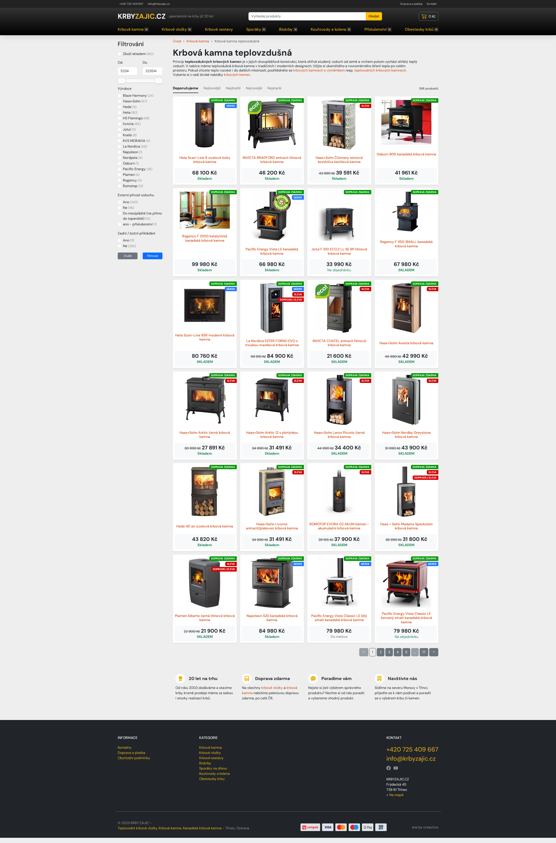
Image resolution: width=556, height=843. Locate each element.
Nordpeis (132, 157)
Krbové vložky (174, 29)
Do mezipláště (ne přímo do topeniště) (142, 216)
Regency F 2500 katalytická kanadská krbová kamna (204, 238)
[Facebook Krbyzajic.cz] (388, 768)
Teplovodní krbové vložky (137, 828)
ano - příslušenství (140, 224)
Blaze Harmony (138, 95)
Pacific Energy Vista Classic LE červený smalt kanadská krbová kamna (406, 618)
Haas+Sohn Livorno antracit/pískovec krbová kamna (272, 526)
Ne (128, 207)
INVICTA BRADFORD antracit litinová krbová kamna (272, 160)
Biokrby (286, 29)
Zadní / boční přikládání (136, 233)
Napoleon (132, 152)
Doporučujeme (185, 88)
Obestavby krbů (419, 29)
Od (120, 62)
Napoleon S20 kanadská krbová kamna (272, 618)
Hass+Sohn (135, 101)
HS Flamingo (136, 118)
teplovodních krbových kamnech (380, 70)
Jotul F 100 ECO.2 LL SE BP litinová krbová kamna (339, 251)
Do (145, 62)
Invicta (132, 123)
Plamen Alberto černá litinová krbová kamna (205, 618)
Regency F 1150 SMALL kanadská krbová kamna (406, 244)
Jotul (129, 129)
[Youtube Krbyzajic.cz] (396, 768)
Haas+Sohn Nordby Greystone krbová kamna (406, 435)
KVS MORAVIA (136, 140)
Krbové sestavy (219, 29)
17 (423, 652)
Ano (130, 202)
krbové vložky (272, 687)
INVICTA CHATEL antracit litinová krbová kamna (339, 343)
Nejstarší (274, 88)
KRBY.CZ (141, 16)
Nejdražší (233, 88)
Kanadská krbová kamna (202, 828)
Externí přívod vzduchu (136, 195)
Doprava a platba (411, 4)
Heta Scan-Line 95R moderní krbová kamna (204, 337)
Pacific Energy (137, 169)
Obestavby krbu (212, 778)
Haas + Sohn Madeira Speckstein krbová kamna (406, 526)
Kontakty (125, 747)
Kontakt (432, 4)
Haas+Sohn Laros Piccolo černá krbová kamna (339, 435)
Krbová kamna (131, 29)
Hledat (374, 16)
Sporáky (253, 29)
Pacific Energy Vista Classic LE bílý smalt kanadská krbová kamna (339, 618)
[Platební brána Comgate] (343, 827)
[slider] (121, 81)
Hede (129, 107)
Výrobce (124, 88)
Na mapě (396, 795)
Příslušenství (375, 29)
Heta (130, 112)
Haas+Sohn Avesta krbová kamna (406, 343)
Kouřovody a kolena (328, 29)
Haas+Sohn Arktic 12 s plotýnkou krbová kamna (272, 435)
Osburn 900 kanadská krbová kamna (406, 154)
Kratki (130, 135)
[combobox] (307, 16)
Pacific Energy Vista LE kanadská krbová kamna (272, 251)
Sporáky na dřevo (213, 768)
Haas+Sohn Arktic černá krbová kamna (204, 435)
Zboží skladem (138, 54)
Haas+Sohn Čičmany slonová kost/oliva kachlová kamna (339, 160)
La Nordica (135, 146)
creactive (430, 827)
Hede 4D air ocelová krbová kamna (204, 526)
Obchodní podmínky (134, 758)
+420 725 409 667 (131, 4)
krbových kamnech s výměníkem (319, 70)
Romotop (133, 186)
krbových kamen (237, 74)
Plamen (131, 174)
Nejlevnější (212, 88)
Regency (132, 180)
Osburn (131, 163)
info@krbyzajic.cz (159, 4)
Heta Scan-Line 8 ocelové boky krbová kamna (204, 160)
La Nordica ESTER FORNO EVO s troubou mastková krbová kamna (272, 343)
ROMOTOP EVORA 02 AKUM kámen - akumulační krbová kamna (339, 526)
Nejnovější (254, 88)
